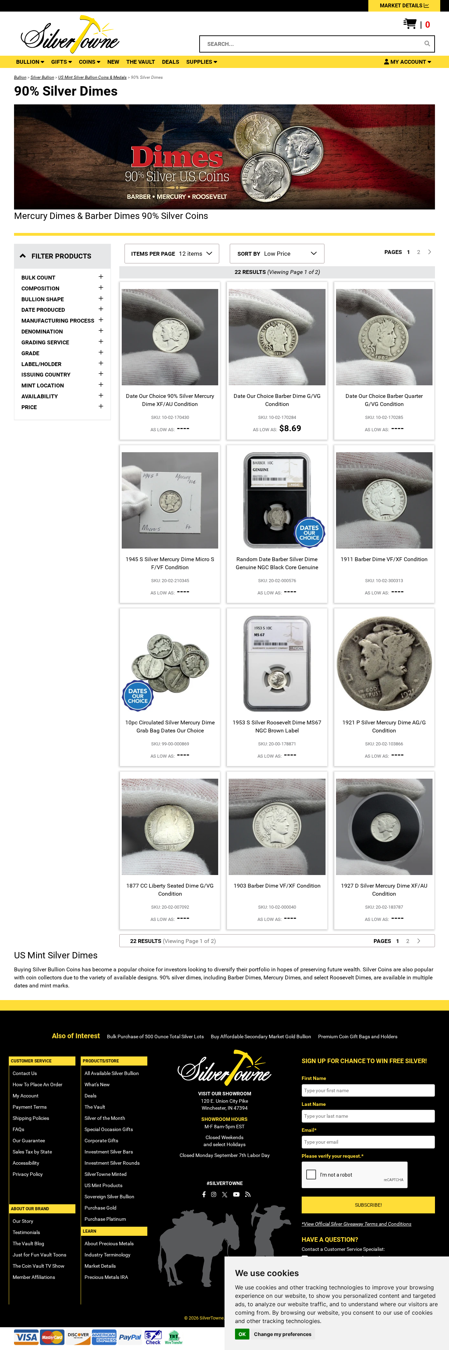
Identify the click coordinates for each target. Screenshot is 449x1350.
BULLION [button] (28, 61)
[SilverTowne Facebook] (204, 1194)
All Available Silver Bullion (112, 1073)
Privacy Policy (28, 1174)
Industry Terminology (107, 1255)
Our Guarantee (29, 1140)
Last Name (314, 1104)
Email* (309, 1130)
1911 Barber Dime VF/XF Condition (384, 559)
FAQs (18, 1129)
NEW (113, 61)
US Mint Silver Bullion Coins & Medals (92, 77)
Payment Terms (30, 1107)
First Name (314, 1078)
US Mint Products (103, 1185)
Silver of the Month (105, 1118)
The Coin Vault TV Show (39, 1266)
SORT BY (248, 253)
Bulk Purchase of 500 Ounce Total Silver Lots (155, 1036)
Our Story (23, 1221)
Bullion (20, 77)
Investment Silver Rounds (112, 1163)
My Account (26, 1095)
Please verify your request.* (332, 1156)
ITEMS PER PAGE (153, 253)
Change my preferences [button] (282, 1334)
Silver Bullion (42, 77)
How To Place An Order (37, 1084)
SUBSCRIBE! (368, 1205)
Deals (90, 1095)
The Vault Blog (28, 1243)
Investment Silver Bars (109, 1152)
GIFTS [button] (59, 61)
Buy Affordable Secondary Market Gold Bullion (261, 1036)
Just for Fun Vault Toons (39, 1255)
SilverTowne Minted (106, 1174)
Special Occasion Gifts (109, 1129)
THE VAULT (140, 61)
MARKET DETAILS (402, 5)
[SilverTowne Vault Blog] (247, 1194)
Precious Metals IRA (106, 1277)
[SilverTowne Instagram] (213, 1194)
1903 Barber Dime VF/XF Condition (277, 885)
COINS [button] (88, 61)
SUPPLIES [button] (200, 61)
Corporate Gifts (101, 1140)
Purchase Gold (100, 1208)
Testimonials (26, 1232)
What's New (97, 1084)
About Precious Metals (109, 1243)
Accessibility (26, 1163)
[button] (417, 25)
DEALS (170, 61)
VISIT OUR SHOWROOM (224, 1093)
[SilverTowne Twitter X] (224, 1194)
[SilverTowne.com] (98, 34)
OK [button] (242, 1334)
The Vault (95, 1107)
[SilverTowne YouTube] (236, 1194)
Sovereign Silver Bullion (109, 1196)
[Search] (427, 44)
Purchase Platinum (105, 1219)
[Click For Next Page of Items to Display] (429, 252)
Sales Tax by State (32, 1152)
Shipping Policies (31, 1118)
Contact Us (25, 1073)
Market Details (100, 1266)
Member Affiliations (34, 1277)
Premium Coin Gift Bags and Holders (357, 1036)
